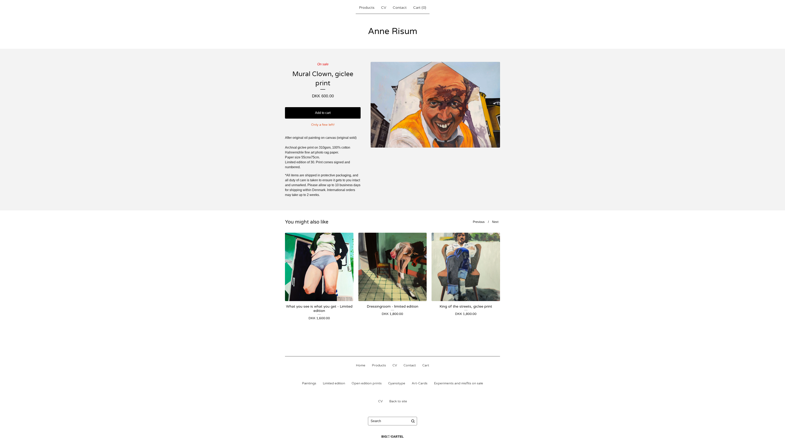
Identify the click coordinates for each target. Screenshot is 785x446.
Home (360, 365)
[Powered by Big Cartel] (392, 436)
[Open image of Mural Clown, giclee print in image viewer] (435, 105)
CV (383, 7)
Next (495, 222)
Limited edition (334, 383)
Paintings (309, 383)
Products (367, 7)
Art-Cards (419, 383)
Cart (425, 365)
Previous (479, 222)
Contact (400, 7)
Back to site (398, 401)
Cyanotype (396, 383)
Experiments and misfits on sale (458, 383)
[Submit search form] (412, 421)
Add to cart (323, 113)
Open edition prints (367, 383)
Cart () (419, 7)
